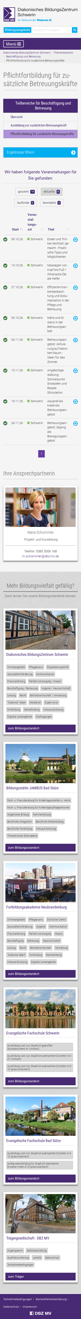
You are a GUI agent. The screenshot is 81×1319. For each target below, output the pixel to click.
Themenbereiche (63, 52)
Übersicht (16, 117)
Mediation (35, 702)
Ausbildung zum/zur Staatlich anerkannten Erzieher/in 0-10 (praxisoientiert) (39, 1155)
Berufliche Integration (19, 821)
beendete (51, 203)
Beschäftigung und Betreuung (23, 56)
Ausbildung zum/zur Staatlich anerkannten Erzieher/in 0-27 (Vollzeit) (39, 1057)
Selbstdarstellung (37, 1250)
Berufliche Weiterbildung (50, 821)
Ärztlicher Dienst (56, 919)
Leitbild (37, 1257)
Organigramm (15, 1250)
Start (15, 229)
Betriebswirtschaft (40, 947)
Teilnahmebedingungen (20, 1264)
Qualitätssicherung (18, 1257)
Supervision (51, 702)
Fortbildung (13, 709)
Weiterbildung (32, 709)
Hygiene (40, 926)
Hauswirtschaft (51, 940)
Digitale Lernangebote (19, 716)
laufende (25, 203)
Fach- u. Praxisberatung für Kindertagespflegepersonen (38, 807)
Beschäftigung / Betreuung (22, 688)
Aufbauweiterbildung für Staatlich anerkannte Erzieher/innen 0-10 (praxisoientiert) (33, 1165)
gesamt (26, 191)
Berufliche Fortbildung (19, 828)
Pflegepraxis (36, 667)
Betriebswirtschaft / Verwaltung (48, 695)
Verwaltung (61, 947)
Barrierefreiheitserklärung (51, 1299)
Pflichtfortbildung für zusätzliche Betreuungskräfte (42, 134)
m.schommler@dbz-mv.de (40, 556)
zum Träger (16, 1277)
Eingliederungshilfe (58, 667)
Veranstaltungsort (32, 222)
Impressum (30, 1306)
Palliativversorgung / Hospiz (45, 681)
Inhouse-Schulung (53, 709)
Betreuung (33, 940)
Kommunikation (45, 674)
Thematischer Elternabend (22, 835)
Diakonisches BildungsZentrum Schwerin (27, 52)
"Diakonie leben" (16, 954)
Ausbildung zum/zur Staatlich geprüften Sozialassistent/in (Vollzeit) (30, 1047)
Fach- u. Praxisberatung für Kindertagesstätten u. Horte (38, 800)
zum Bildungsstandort (23, 728)
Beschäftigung (15, 940)
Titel (51, 229)
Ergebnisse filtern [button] (20, 152)
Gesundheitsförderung (19, 674)
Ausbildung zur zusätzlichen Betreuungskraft (39, 125)
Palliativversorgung (40, 933)
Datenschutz (52, 1257)
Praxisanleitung (16, 681)
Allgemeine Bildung (18, 814)
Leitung (11, 695)
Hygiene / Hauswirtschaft (55, 688)
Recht (23, 695)
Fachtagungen (44, 716)
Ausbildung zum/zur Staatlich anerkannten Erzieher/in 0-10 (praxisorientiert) (39, 1067)
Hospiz (59, 933)
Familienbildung (42, 814)
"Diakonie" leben (16, 702)
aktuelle (51, 191)
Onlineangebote (16, 667)
